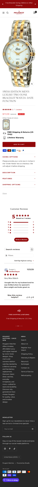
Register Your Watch (26, 349)
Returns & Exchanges (25, 363)
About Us (24, 344)
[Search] (7, 13)
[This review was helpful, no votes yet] (27, 297)
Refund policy (26, 375)
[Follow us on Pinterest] (9, 448)
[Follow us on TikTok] (14, 448)
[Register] (32, 429)
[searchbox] (17, 249)
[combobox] (24, 261)
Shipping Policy (27, 354)
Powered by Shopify (23, 463)
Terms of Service (27, 372)
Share (5, 193)
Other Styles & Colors (10, 118)
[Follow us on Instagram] (5, 448)
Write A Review (21, 240)
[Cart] (34, 13)
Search (23, 340)
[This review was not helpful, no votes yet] (31, 297)
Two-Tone (6, 124)
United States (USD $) (11, 457)
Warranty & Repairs (28, 358)
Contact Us (25, 368)
